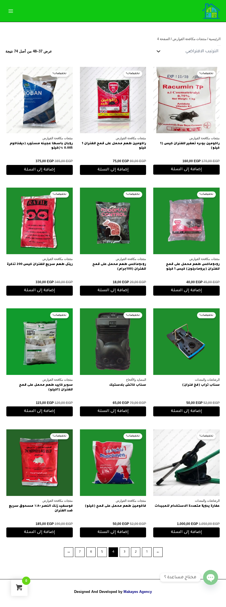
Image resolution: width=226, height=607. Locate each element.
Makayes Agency (137, 592)
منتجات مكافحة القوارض (189, 39)
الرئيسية (214, 39)
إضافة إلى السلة (186, 169)
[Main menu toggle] (11, 11)
